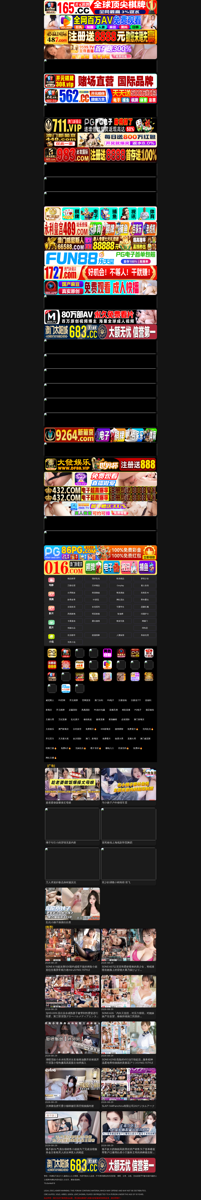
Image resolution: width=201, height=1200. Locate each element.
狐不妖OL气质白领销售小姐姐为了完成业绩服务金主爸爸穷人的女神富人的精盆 (71, 1150)
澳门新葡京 (139, 719)
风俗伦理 (145, 635)
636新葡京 (106, 729)
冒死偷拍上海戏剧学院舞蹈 (117, 842)
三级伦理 (71, 585)
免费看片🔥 (91, 729)
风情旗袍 (71, 613)
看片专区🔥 (95, 748)
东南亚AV (145, 592)
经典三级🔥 (51, 748)
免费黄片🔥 (132, 729)
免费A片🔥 (66, 748)
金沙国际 (77, 738)
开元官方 (50, 738)
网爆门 (145, 621)
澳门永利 (99, 700)
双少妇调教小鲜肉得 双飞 (116, 882)
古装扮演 (71, 606)
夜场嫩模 (113, 719)
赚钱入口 (110, 748)
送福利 (148, 700)
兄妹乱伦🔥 (80, 748)
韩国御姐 (96, 592)
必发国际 (125, 719)
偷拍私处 (88, 719)
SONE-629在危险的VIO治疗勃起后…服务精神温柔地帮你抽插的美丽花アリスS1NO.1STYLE (127, 1061)
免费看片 (106, 738)
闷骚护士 (145, 613)
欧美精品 (120, 578)
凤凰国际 (86, 709)
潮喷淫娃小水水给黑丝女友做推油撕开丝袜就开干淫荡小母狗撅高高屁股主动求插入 (72, 1061)
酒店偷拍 (150, 709)
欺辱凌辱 (71, 599)
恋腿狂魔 (145, 606)
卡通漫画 (71, 621)
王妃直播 (62, 719)
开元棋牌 (73, 700)
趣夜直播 (100, 719)
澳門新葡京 (63, 729)
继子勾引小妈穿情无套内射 (61, 842)
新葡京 (49, 709)
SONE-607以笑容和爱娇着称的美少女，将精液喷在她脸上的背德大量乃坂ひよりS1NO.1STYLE (128, 970)
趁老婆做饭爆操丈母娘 (58, 802)
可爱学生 (120, 606)
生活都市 (71, 635)
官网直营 (86, 700)
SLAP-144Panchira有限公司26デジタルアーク (128, 1106)
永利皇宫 (77, 729)
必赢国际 (73, 709)
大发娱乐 (50, 729)
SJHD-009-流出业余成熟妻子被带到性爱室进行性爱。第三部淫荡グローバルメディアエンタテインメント (72, 1016)
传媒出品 (71, 628)
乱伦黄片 (75, 719)
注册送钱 (122, 700)
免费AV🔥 (137, 748)
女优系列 (96, 606)
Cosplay (120, 585)
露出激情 (96, 621)
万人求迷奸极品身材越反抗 (61, 882)
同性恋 (145, 628)
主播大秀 (50, 719)
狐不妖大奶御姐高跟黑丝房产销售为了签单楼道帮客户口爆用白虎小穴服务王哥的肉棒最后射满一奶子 (128, 1152)
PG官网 (61, 700)
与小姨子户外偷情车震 (114, 802)
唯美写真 (120, 621)
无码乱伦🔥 (148, 729)
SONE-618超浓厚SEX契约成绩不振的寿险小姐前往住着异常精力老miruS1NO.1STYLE (71, 968)
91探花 (96, 599)
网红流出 (120, 599)
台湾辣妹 (71, 592)
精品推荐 (71, 578)
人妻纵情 (120, 635)
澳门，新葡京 (92, 738)
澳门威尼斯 (145, 738)
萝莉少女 (145, 578)
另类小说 (71, 642)
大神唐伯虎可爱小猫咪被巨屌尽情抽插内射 (70, 1106)
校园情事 (96, 635)
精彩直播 (126, 709)
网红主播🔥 (51, 757)
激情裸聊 (119, 729)
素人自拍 (145, 585)
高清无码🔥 (123, 748)
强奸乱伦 (96, 578)
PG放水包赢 (99, 709)
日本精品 (96, 585)
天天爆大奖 (63, 738)
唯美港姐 (120, 592)
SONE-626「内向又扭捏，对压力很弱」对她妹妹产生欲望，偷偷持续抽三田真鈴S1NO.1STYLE (128, 1016)
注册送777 (136, 700)
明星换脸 (96, 613)
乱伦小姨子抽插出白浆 (58, 922)
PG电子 (110, 700)
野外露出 (145, 599)
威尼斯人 (50, 700)
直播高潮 (113, 709)
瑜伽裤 (120, 613)
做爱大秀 (119, 738)
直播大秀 (132, 738)
